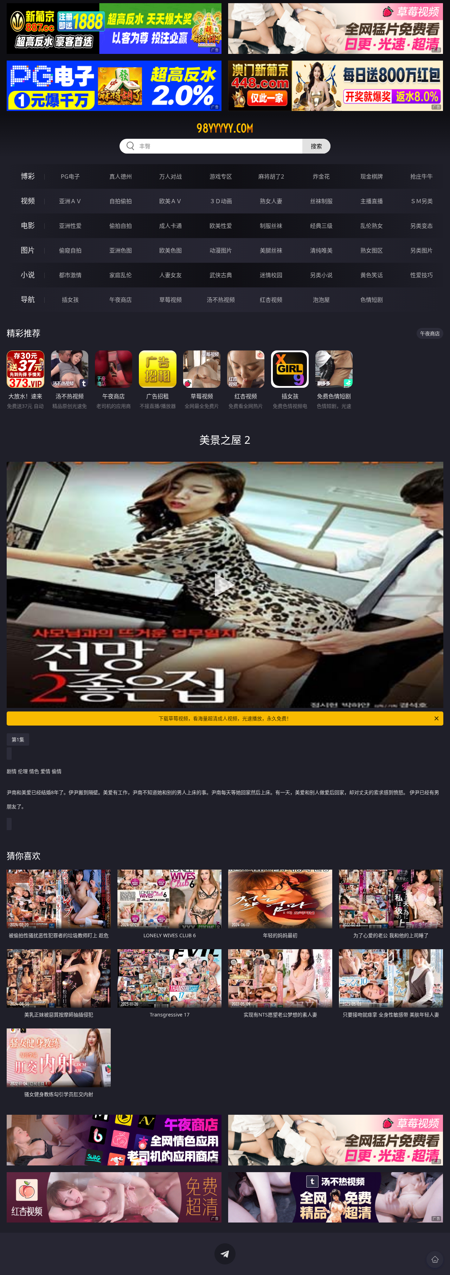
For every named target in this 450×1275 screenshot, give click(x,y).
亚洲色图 (120, 250)
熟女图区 (371, 250)
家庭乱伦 (120, 275)
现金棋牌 (371, 176)
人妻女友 (170, 275)
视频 (28, 201)
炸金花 (321, 176)
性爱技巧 (421, 275)
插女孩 (70, 300)
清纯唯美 (321, 250)
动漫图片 (221, 250)
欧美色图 (170, 250)
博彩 (28, 176)
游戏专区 (221, 176)
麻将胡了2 (271, 176)
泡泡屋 (321, 300)
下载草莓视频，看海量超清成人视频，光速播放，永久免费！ (225, 718)
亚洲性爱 (70, 226)
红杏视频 (271, 300)
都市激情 (70, 275)
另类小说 (321, 275)
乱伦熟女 (371, 226)
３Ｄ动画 (221, 201)
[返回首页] (434, 1259)
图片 (28, 250)
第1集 (18, 739)
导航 (28, 299)
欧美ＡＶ (170, 201)
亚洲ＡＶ (70, 201)
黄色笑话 (371, 275)
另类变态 (421, 226)
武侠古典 (221, 275)
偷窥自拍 (70, 250)
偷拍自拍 (120, 226)
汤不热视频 (221, 300)
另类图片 (421, 250)
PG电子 (70, 176)
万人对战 (170, 176)
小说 (28, 275)
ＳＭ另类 (421, 201)
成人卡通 (170, 226)
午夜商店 (120, 300)
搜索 (316, 146)
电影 (28, 225)
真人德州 (120, 176)
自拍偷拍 (120, 201)
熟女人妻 (271, 201)
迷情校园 (271, 275)
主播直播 (371, 201)
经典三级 (321, 226)
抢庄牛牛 (421, 176)
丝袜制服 (321, 201)
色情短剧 (371, 300)
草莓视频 (170, 300)
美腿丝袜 (271, 250)
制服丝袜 (271, 226)
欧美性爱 (221, 226)
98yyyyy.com (225, 128)
